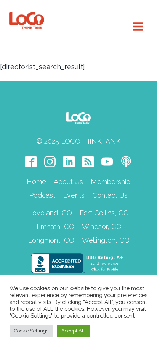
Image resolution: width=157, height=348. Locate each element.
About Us (68, 182)
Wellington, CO (106, 240)
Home (36, 182)
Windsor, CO (102, 226)
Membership (110, 182)
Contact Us (110, 195)
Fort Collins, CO (104, 213)
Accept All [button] (73, 331)
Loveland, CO (50, 213)
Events (74, 195)
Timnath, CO (54, 226)
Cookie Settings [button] (31, 331)
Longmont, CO (51, 240)
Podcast (42, 195)
